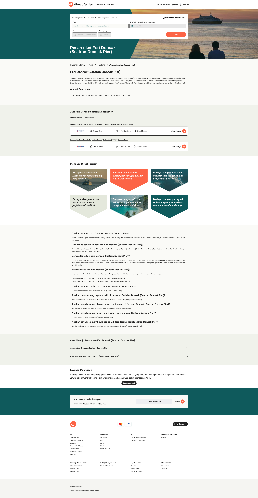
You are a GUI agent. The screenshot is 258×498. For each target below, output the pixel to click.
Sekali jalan (90, 18)
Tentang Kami (74, 468)
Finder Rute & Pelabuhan (78, 446)
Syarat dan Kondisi (137, 471)
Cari (176, 34)
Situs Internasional (76, 466)
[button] (129, 348)
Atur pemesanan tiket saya (139, 437)
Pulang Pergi (78, 18)
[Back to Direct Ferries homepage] (81, 4)
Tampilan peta (90, 117)
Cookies (133, 466)
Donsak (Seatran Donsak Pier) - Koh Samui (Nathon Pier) (91, 140)
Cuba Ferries (165, 466)
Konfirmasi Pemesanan (138, 440)
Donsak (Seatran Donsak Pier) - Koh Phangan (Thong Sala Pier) (93, 124)
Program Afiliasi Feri (106, 466)
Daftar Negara (74, 437)
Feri (101, 440)
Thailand (101, 65)
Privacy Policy (135, 468)
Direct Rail (164, 468)
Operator (73, 443)
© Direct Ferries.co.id (76, 486)
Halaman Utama (77, 65)
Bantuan (163, 437)
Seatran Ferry (128, 124)
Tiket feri (72, 454)
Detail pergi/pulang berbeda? (107, 18)
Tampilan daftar (76, 117)
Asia (91, 65)
